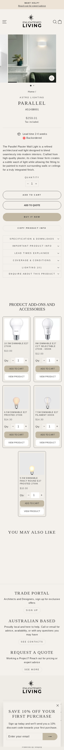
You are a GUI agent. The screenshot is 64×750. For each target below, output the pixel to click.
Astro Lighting (32, 97)
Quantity (32, 177)
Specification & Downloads (32, 239)
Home (31, 91)
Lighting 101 (32, 267)
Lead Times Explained (32, 253)
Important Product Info (32, 246)
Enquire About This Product (32, 274)
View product (16, 376)
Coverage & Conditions (32, 260)
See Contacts (32, 642)
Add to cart (16, 369)
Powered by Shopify (32, 747)
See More (32, 669)
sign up (32, 610)
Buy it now (32, 217)
